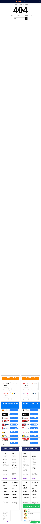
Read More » (5, 478)
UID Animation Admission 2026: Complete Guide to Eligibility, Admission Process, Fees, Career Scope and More (14, 461)
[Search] (39, 1)
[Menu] (1, 1)
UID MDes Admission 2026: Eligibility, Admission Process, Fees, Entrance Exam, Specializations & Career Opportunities (6, 490)
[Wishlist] (20, 522)
